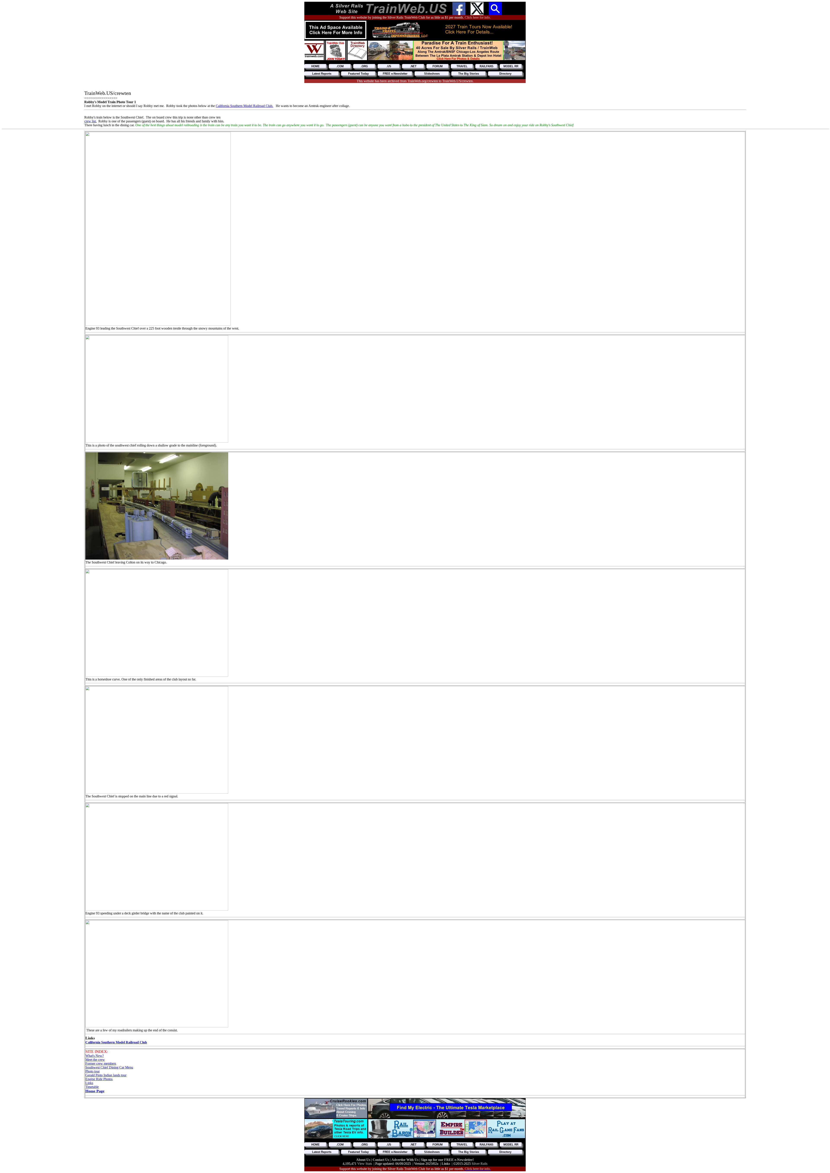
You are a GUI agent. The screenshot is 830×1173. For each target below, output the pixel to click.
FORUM (438, 66)
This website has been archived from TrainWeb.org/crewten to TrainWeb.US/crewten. (415, 81)
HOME (315, 66)
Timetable (92, 1087)
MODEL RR (510, 66)
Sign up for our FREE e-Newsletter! (447, 1160)
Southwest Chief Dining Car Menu (109, 1067)
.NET (413, 66)
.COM (340, 66)
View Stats (364, 1163)
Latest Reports (321, 73)
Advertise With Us (405, 1160)
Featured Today (358, 73)
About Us (363, 1160)
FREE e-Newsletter (395, 73)
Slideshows (432, 73)
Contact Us (381, 1160)
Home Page (94, 1091)
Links (89, 1083)
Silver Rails (479, 1163)
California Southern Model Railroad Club (116, 1042)
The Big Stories (468, 73)
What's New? (94, 1056)
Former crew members (100, 1063)
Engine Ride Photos (99, 1079)
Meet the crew (95, 1059)
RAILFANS (486, 66)
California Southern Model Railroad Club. (244, 106)
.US (388, 66)
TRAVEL (462, 66)
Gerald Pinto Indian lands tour (105, 1075)
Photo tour (92, 1071)
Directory (505, 73)
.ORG (364, 66)
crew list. (90, 121)
